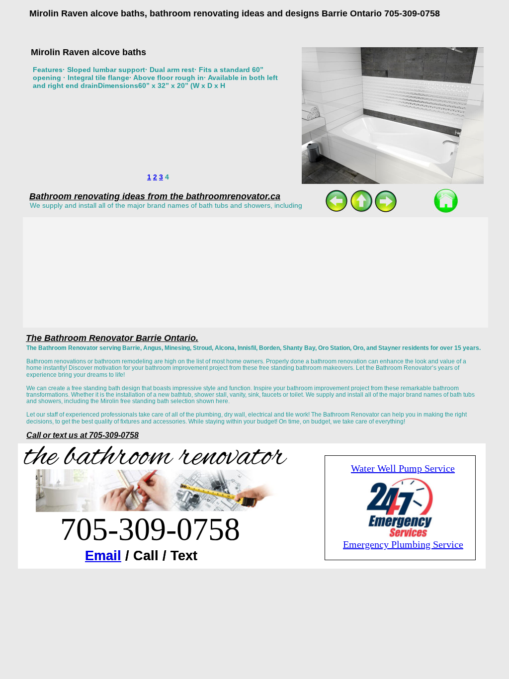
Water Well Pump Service (403, 468)
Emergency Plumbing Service (403, 544)
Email (103, 555)
